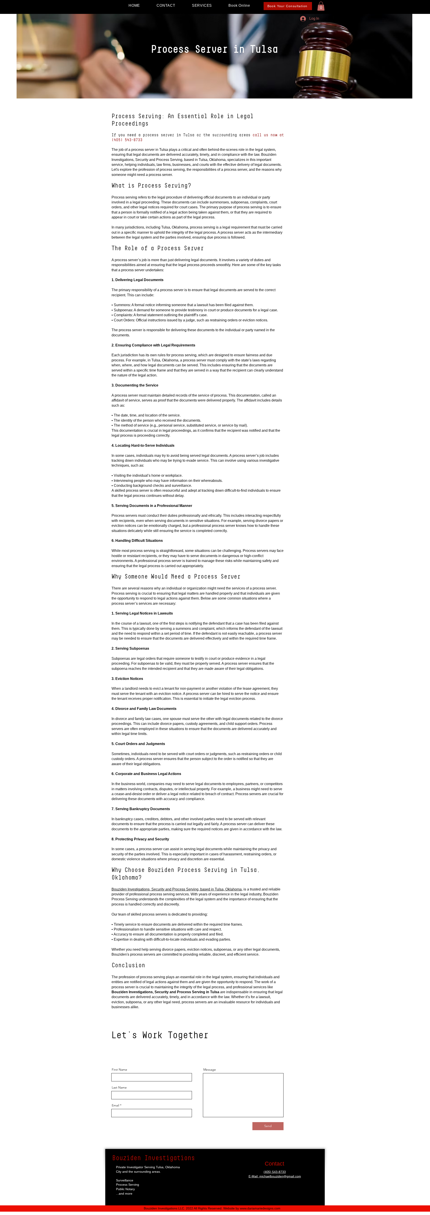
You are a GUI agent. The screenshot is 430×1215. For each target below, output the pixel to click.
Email (115, 1105)
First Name (119, 1069)
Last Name (119, 1087)
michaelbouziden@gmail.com (280, 1176)
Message (209, 1069)
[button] (321, 6)
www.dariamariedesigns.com (260, 1208)
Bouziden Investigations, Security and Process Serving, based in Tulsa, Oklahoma (177, 889)
